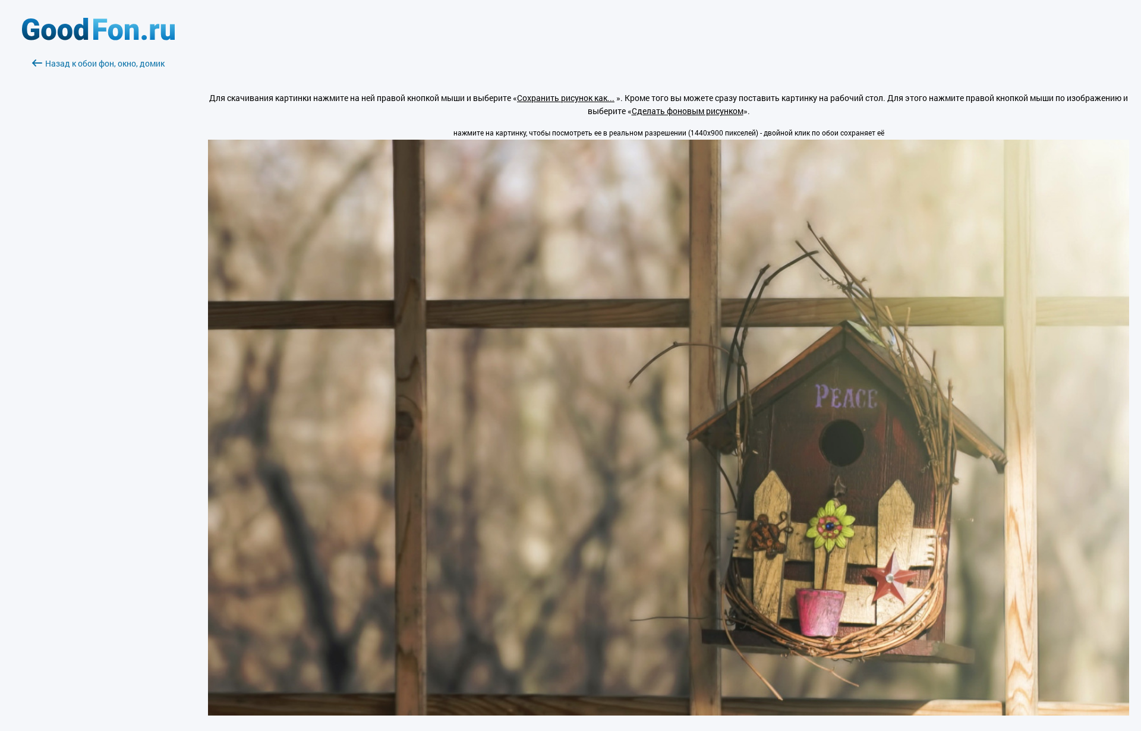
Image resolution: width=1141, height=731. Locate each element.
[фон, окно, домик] (668, 712)
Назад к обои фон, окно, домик (105, 63)
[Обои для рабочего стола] (98, 37)
